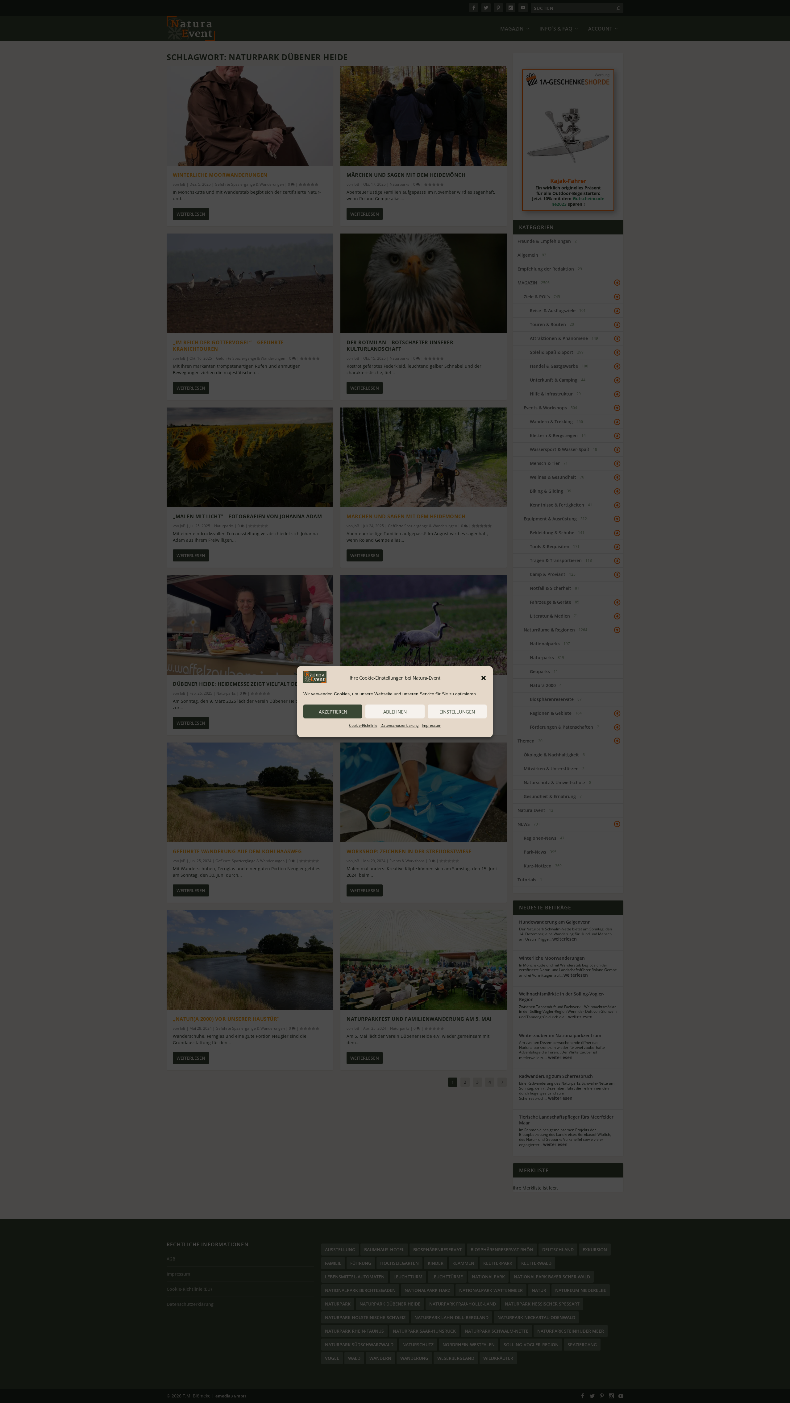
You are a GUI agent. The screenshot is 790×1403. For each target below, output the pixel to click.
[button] (483, 678)
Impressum (431, 725)
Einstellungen (457, 711)
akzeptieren (333, 711)
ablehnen (395, 711)
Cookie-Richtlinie (363, 725)
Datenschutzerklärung (399, 725)
